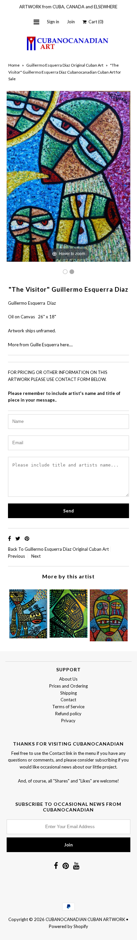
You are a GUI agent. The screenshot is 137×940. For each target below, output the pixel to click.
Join (71, 21)
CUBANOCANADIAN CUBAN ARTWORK (85, 919)
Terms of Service (68, 706)
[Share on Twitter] (18, 538)
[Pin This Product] (27, 538)
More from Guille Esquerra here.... (40, 344)
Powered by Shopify (68, 926)
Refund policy (68, 713)
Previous (16, 556)
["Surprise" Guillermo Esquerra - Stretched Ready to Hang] (109, 613)
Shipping (68, 693)
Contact (68, 699)
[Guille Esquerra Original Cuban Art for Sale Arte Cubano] (71, 271)
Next (36, 556)
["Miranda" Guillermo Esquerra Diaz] (68, 611)
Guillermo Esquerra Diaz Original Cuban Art (64, 65)
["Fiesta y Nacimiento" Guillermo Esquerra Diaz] (28, 612)
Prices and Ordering (68, 686)
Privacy (68, 720)
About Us (68, 679)
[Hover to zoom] (68, 175)
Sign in (53, 21)
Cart (94, 21)
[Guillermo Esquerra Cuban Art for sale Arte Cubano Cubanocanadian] (65, 271)
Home (14, 65)
